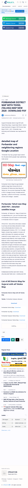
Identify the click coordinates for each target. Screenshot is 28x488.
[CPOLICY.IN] (9, 2)
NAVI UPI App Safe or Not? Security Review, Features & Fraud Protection (14, 400)
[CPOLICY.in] (10, 115)
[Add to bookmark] (25, 354)
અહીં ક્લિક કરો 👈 (19, 11)
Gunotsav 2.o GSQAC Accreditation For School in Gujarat (15, 392)
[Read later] (23, 115)
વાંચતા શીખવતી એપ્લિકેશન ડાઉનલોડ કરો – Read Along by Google (14, 372)
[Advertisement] (14, 47)
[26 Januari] (20, 419)
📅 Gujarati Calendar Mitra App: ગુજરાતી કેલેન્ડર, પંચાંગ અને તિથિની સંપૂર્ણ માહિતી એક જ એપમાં (14, 408)
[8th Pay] (8, 423)
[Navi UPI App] (13, 397)
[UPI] (18, 397)
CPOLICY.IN (6, 485)
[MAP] (4, 332)
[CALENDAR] (18, 404)
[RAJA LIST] (18, 380)
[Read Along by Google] (22, 369)
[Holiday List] (12, 380)
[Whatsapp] (4, 479)
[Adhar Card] (20, 426)
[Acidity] (8, 426)
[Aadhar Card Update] (20, 423)
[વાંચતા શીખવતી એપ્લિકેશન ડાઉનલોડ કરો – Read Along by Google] (14, 360)
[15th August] (8, 419)
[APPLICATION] (13, 369)
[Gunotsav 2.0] (12, 389)
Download (14, 303)
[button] (2, 2)
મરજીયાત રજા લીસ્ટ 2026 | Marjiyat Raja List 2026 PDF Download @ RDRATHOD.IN (15, 384)
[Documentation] (7, 6)
